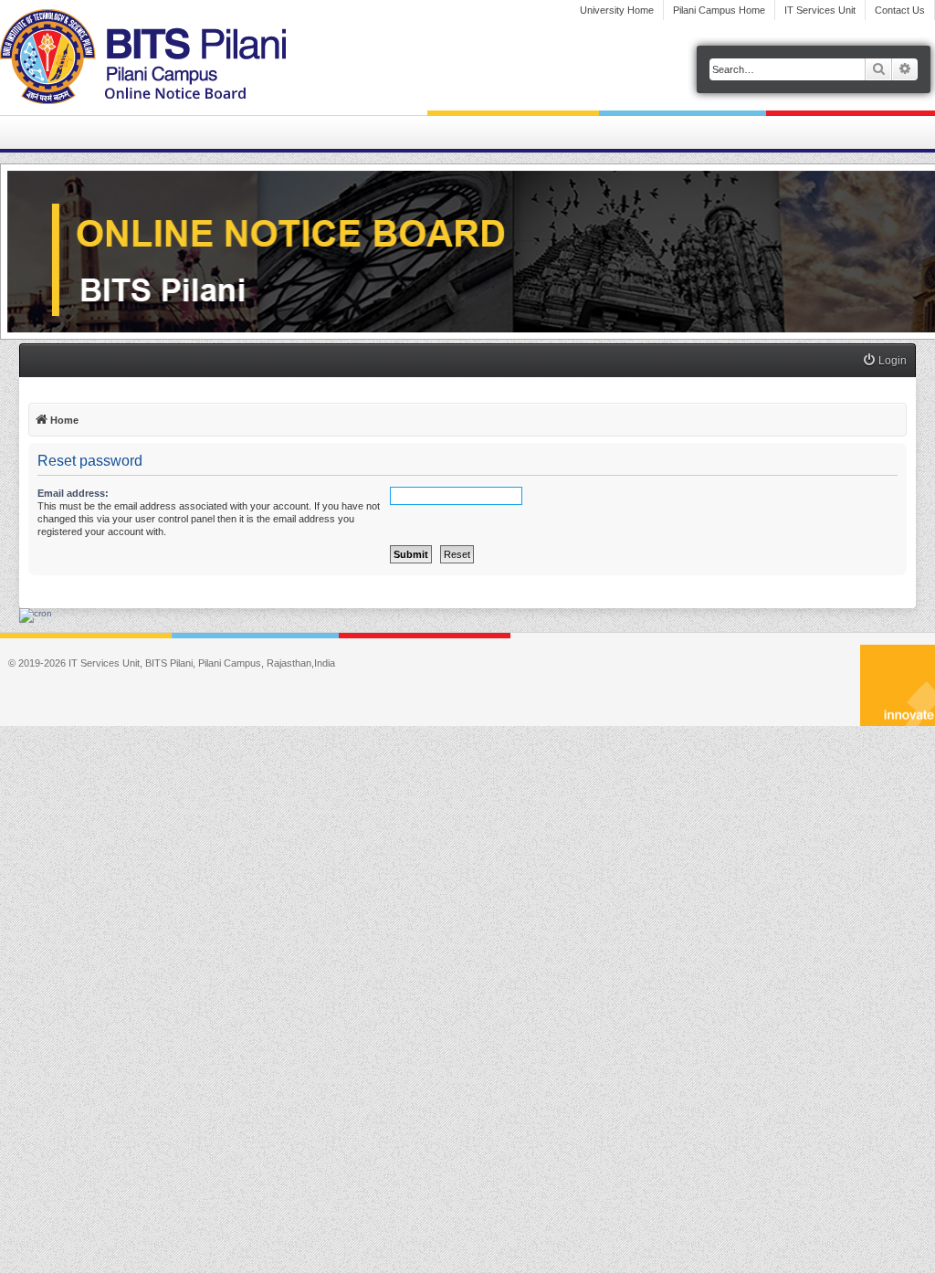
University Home (617, 10)
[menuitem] (884, 361)
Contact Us (900, 10)
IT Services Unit (820, 10)
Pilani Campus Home (719, 10)
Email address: (73, 493)
